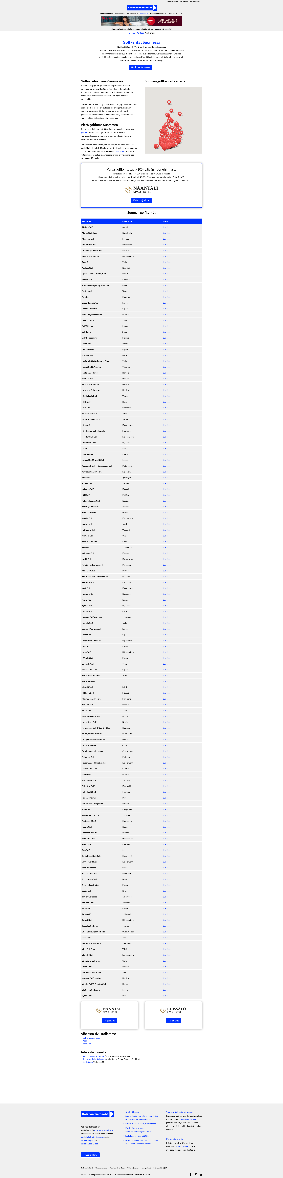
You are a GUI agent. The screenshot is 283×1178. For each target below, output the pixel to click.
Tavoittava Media (142, 1174)
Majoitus (171, 14)
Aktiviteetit (131, 14)
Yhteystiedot (146, 1168)
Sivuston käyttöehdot (117, 1168)
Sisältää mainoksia (172, 1)
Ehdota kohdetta (183, 1146)
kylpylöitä (120, 151)
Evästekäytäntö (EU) (160, 1168)
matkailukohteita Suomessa (93, 1137)
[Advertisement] (141, 1084)
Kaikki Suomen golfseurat (94, 1056)
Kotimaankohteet (87, 1168)
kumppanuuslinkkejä (188, 1119)
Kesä (85, 1041)
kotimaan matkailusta (103, 1130)
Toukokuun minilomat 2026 (137, 1136)
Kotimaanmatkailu (157, 14)
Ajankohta (119, 14)
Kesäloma (87, 1043)
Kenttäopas (88, 1062)
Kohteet (143, 14)
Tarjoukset (109, 1020)
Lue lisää (166, 227)
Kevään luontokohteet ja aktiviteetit (140, 1123)
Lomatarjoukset (106, 14)
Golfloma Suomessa (140, 67)
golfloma (84, 132)
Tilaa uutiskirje (184, 1)
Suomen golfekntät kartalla (94, 1059)
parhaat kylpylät (88, 1140)
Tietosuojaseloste (133, 1168)
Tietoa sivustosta (195, 1)
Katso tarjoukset (141, 200)
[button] (162, 135)
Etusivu (132, 33)
